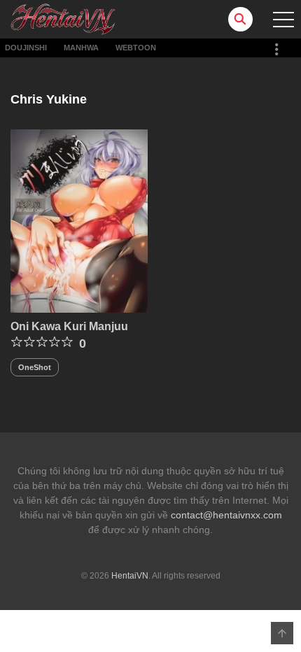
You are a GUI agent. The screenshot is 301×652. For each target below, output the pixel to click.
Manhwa (81, 47)
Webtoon (135, 47)
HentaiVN (129, 576)
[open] (283, 19)
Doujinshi (26, 47)
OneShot (34, 367)
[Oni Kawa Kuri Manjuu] (79, 220)
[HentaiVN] (62, 18)
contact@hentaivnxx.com (226, 514)
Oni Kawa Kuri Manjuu (69, 326)
